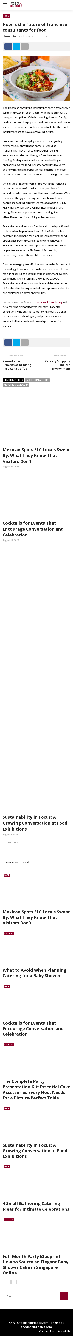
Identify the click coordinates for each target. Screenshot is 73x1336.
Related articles (13, 380)
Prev (8, 842)
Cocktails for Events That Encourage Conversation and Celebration (33, 529)
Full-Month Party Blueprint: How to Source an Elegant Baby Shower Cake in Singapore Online (35, 1264)
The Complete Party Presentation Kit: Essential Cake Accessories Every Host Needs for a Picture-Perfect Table (36, 1089)
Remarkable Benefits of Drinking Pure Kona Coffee (17, 365)
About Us (64, 1331)
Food (6, 16)
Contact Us (46, 1331)
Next (16, 842)
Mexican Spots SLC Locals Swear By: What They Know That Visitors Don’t (36, 455)
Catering (8, 933)
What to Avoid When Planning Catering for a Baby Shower (34, 972)
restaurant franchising (49, 302)
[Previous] (8, 1282)
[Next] (14, 1282)
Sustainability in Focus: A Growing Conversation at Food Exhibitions (35, 823)
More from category (16, 384)
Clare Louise (9, 36)
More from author (37, 380)
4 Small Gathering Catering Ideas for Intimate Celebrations (36, 1206)
